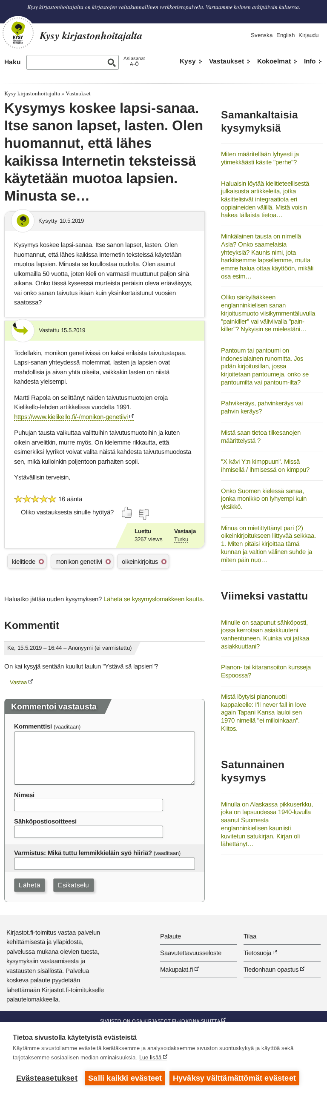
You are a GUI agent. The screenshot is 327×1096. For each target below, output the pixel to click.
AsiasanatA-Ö (134, 61)
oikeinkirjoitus (140, 561)
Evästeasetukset (46, 1078)
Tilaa (250, 936)
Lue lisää (150, 1057)
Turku (181, 539)
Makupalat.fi (176, 969)
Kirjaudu (308, 35)
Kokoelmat (274, 61)
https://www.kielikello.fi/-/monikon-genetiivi (71, 416)
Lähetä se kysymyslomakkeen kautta (153, 599)
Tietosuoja (257, 952)
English (285, 35)
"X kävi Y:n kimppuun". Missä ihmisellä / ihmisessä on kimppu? (265, 465)
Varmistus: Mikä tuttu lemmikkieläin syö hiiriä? (83, 852)
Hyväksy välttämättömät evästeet (234, 1078)
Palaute (170, 936)
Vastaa (18, 682)
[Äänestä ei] (143, 514)
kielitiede (23, 561)
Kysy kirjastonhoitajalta (32, 93)
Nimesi (24, 794)
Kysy (188, 61)
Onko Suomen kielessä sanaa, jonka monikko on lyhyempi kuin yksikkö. (264, 498)
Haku (12, 62)
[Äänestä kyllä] (127, 512)
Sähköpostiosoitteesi (45, 821)
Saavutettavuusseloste (190, 952)
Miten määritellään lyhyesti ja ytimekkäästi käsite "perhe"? (260, 158)
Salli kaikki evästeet (125, 1078)
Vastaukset (226, 61)
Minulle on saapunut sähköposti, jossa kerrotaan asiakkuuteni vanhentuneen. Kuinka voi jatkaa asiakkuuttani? (265, 634)
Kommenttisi (33, 726)
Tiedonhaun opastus (271, 969)
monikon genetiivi (78, 561)
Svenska (261, 35)
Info (310, 61)
